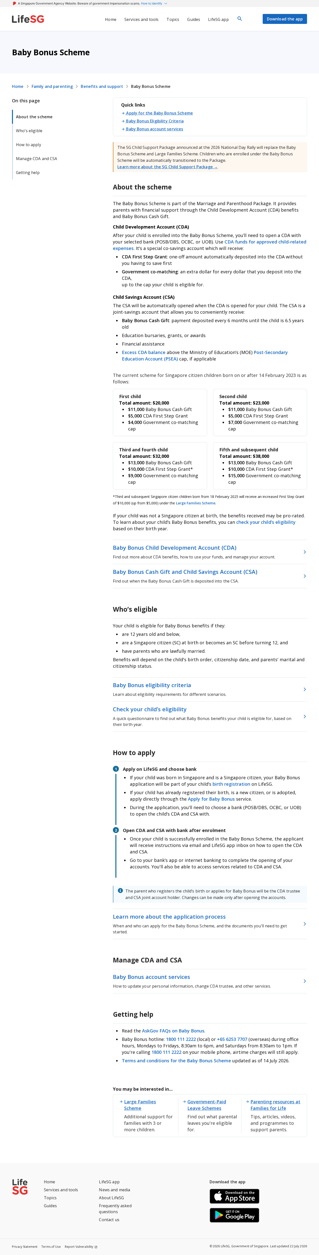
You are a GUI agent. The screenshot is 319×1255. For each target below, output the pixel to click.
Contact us (109, 1219)
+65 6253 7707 (232, 1039)
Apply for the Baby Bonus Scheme (159, 113)
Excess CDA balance (143, 352)
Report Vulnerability (79, 1247)
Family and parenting (52, 86)
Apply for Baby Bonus (211, 799)
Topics (50, 1197)
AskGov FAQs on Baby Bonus (173, 1031)
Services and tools (61, 1190)
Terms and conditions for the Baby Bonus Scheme (176, 1061)
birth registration (231, 784)
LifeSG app (109, 1182)
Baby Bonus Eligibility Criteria (154, 121)
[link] (28, 19)
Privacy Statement (24, 1247)
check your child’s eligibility (266, 522)
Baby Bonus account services (154, 129)
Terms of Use (51, 1247)
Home (18, 86)
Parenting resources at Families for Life (275, 1105)
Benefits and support (102, 86)
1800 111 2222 (181, 1039)
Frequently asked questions (115, 1208)
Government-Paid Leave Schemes (206, 1105)
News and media (114, 1190)
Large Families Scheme (195, 503)
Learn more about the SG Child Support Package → (167, 167)
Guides (50, 1205)
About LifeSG (111, 1197)
